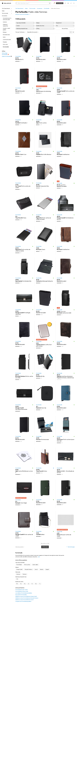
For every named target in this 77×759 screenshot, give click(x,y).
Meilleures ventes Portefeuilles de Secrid (24, 599)
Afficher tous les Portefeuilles (22, 14)
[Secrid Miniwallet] (45, 50)
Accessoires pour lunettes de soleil (7, 19)
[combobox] (22, 32)
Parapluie (5, 42)
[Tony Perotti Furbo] (24, 208)
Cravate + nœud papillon (6, 29)
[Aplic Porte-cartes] (45, 113)
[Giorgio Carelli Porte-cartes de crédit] (65, 82)
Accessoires (4, 15)
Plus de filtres (65, 28)
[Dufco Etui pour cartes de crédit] (65, 525)
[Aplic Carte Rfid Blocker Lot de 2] (24, 461)
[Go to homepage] (6, 3)
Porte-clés (5, 44)
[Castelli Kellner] (45, 525)
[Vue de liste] (73, 32)
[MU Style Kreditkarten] (65, 145)
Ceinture (5, 22)
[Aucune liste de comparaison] (68, 3)
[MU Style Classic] (45, 240)
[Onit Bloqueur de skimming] (45, 82)
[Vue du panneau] (71, 32)
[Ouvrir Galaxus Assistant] (65, 3)
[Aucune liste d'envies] (71, 3)
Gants (4, 37)
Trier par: (17, 32)
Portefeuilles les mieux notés (21, 591)
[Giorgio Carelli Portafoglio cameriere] (24, 303)
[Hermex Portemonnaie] (45, 430)
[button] (32, 56)
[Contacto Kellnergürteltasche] (45, 271)
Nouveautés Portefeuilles (21, 594)
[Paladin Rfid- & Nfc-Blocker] (45, 145)
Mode (3, 11)
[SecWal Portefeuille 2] (24, 113)
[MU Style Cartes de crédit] (65, 303)
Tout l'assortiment (6, 8)
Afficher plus (45, 547)
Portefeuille (6, 47)
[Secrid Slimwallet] (24, 335)
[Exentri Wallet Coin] (24, 145)
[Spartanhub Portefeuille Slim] (24, 271)
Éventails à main (6, 34)
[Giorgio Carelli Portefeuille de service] (65, 208)
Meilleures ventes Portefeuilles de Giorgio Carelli (26, 596)
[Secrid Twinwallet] (65, 177)
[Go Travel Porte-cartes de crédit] (24, 177)
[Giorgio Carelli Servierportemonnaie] (24, 398)
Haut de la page (71, 547)
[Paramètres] (54, 3)
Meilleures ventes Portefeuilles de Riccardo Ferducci (26, 598)
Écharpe (4, 32)
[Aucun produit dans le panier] (74, 3)
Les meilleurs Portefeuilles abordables (23, 593)
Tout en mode (5, 13)
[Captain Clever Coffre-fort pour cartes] (45, 335)
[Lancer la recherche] (16, 3)
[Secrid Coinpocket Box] (45, 177)
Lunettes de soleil (7, 39)
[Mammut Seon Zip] (45, 398)
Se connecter (60, 3)
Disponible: (29, 32)
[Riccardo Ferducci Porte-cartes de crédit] (24, 367)
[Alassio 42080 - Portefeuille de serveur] (65, 461)
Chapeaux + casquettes (5, 25)
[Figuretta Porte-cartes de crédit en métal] (45, 208)
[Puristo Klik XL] (24, 50)
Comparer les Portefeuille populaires (23, 601)
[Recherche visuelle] (49, 3)
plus (39, 556)
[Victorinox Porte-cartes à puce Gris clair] (65, 430)
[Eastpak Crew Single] (24, 493)
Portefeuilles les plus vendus (21, 589)
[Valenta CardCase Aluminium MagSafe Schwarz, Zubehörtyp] (65, 367)
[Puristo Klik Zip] (45, 367)
